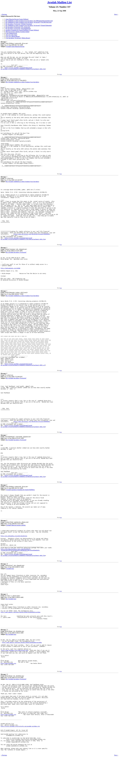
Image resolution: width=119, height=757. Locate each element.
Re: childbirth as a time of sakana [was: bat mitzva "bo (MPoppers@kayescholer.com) (29, 21)
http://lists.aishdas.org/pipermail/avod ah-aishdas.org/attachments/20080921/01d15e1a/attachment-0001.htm (23, 426)
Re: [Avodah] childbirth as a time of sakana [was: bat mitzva (22, 82)
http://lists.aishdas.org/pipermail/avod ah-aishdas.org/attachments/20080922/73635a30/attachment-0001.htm (23, 555)
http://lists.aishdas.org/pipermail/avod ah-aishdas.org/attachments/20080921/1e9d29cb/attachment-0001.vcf (23, 364)
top (61, 74)
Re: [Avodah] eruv (11, 599)
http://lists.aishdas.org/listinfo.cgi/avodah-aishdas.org (20, 726)
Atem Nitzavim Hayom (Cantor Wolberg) (16, 19)
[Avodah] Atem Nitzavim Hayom (15, 46)
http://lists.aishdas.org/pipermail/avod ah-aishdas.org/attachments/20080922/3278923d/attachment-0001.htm (23, 476)
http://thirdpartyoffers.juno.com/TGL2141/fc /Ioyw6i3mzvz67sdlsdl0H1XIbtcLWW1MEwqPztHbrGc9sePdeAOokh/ (20, 549)
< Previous (4, 14)
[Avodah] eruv (10, 568)
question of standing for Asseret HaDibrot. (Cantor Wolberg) (22, 30)
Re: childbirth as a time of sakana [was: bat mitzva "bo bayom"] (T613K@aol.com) (28, 22)
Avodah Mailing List (59, 2)
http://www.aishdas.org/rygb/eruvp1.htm (14, 650)
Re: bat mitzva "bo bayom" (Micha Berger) (18, 38)
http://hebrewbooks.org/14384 (10, 268)
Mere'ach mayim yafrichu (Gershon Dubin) (17, 31)
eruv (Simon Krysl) (11, 33)
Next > (116, 14)
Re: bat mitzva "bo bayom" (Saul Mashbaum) (18, 28)
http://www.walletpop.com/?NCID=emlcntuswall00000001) (32, 234)
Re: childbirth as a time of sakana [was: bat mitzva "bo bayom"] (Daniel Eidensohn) (29, 25)
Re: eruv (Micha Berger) (13, 36)
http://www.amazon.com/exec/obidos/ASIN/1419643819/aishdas (20, 612)
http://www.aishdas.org (8, 663)
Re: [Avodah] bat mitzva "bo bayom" (16, 252)
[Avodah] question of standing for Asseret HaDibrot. (20, 489)
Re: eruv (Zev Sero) (11, 35)
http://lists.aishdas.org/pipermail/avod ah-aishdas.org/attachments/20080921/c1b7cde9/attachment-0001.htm (23, 238)
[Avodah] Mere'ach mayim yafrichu (16, 525)
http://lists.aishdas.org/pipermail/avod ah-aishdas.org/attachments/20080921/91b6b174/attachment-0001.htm (23, 68)
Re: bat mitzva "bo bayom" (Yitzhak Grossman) (19, 24)
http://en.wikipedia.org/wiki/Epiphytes (14, 536)
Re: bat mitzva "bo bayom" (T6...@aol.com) (18, 27)
